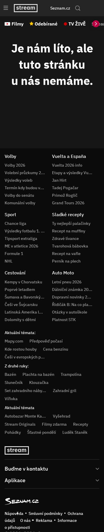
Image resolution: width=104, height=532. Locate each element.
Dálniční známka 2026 (72, 289)
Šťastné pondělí (41, 432)
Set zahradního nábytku (26, 390)
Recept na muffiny (68, 231)
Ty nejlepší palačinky (71, 223)
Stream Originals (20, 424)
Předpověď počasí (46, 341)
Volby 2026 (15, 165)
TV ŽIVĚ (77, 24)
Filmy (18, 24)
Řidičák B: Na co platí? (72, 304)
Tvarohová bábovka (70, 246)
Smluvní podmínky (45, 513)
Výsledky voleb (18, 180)
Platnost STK (64, 319)
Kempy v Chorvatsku (23, 282)
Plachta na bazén (38, 374)
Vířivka (11, 398)
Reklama (44, 520)
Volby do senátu (19, 195)
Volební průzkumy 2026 (26, 172)
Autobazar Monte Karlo (26, 416)
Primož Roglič (64, 195)
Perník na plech (66, 261)
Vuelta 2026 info (67, 165)
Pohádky (13, 432)
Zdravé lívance (65, 238)
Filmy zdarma (54, 424)
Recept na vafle (66, 253)
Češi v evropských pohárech (30, 357)
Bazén (10, 374)
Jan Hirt (59, 180)
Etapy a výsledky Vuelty (73, 172)
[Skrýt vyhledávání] (47, 8)
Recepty (80, 424)
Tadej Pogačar (65, 187)
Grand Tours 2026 (68, 202)
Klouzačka (39, 382)
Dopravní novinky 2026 (73, 297)
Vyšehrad (61, 416)
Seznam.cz (60, 8)
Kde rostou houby (21, 349)
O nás (25, 520)
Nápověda (14, 513)
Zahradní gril (64, 390)
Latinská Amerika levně (26, 312)
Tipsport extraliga (21, 238)
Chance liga (15, 223)
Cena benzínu (55, 349)
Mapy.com (14, 341)
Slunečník (14, 382)
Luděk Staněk (75, 432)
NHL (8, 261)
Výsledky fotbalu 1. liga (26, 231)
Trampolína (71, 374)
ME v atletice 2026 (21, 246)
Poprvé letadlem (20, 289)
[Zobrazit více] (52, 468)
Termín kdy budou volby (26, 187)
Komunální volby (20, 202)
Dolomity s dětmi (20, 319)
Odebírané (46, 24)
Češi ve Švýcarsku (21, 304)
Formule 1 (14, 253)
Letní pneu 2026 (66, 282)
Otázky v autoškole (69, 312)
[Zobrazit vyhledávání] (77, 8)
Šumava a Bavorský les (26, 297)
